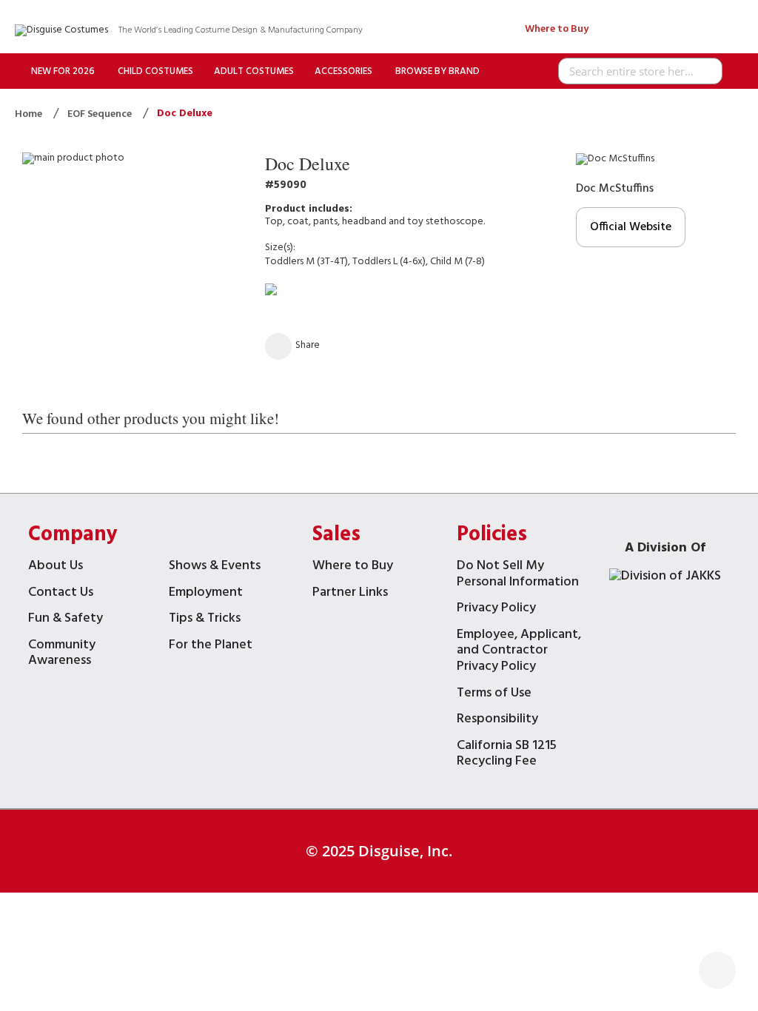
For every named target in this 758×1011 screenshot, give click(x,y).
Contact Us (60, 594)
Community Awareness (61, 654)
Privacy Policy (496, 609)
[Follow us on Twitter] (644, 31)
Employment (206, 594)
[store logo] (61, 30)
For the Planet (210, 646)
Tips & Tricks (205, 620)
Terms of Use (494, 694)
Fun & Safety (65, 620)
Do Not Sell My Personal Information (518, 575)
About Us (55, 567)
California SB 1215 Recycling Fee (507, 755)
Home (29, 114)
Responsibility (497, 720)
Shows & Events (215, 567)
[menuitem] (63, 71)
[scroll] (717, 970)
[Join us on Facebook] (672, 31)
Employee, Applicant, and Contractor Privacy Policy (519, 652)
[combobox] (640, 71)
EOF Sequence (100, 114)
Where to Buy (556, 29)
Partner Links (350, 594)
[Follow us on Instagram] (730, 31)
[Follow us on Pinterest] (701, 31)
